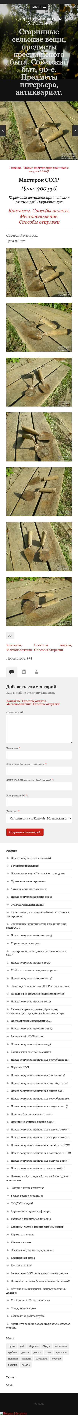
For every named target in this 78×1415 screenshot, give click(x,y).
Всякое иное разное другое (27, 1315)
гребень (12, 1352)
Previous (3, 130)
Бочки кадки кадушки (25, 865)
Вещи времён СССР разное (27, 1036)
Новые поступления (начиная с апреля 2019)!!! (40, 1137)
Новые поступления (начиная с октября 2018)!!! (41, 1152)
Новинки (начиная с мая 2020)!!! (31, 1114)
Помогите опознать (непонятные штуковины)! (40, 1281)
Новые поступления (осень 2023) (31, 1028)
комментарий (15, 712)
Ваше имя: (13, 748)
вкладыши (61, 1346)
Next (75, 130)
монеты (26, 1358)
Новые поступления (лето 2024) (31, 1001)
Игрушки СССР (20, 1067)
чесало (26, 1364)
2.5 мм (12, 1346)
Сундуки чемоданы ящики (27, 904)
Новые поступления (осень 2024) (31, 978)
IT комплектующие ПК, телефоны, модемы (38, 873)
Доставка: (13, 811)
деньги (37, 1352)
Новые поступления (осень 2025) (31, 935)
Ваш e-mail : (26, 764)
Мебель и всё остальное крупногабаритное (37, 993)
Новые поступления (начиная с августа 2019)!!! (40, 1129)
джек (48, 1352)
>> (10, 635)
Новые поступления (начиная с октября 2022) (40, 1059)
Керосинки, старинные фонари (30, 1211)
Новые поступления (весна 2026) (31, 896)
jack (22, 1346)
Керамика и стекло (22, 1234)
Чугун (46, 1346)
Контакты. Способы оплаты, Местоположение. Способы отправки (39, 216)
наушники (42, 1358)
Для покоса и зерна (23, 1257)
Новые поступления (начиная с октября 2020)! (40, 1098)
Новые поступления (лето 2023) (31, 1044)
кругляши (61, 1352)
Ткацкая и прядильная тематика (31, 1218)
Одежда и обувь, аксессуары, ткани (32, 1249)
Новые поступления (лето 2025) (31, 962)
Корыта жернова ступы (25, 943)
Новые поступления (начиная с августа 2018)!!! (40, 1160)
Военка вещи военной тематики (31, 1051)
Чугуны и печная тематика (27, 1187)
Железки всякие (21, 1242)
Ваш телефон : (30, 779)
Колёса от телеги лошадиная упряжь (34, 970)
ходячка (12, 1364)
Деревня (34, 1346)
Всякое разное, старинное (27, 1195)
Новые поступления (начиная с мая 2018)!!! (38, 1168)
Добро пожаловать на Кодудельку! (39, 20)
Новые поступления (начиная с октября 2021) (39, 1083)
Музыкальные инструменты (28, 881)
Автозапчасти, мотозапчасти (29, 888)
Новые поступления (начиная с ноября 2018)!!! (40, 1145)
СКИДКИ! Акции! (22, 1203)
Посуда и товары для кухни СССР (31, 1020)
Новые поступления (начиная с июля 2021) (38, 1090)
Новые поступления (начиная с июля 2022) (38, 1075)
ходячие (56, 1358)
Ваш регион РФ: (17, 795)
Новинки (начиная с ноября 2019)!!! (33, 1121)
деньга (25, 1352)
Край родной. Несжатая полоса (30, 1300)
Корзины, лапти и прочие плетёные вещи (37, 1226)
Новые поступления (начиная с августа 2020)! (39, 1106)
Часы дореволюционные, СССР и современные (40, 986)
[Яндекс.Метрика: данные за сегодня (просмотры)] (13, 1413)
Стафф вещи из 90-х (23, 1308)
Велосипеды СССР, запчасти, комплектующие (39, 1273)
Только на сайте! (21, 1265)
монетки (13, 1358)
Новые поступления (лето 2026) (31, 857)
